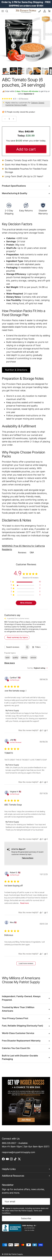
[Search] (8, 11)
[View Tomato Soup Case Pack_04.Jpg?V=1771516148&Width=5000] (29, 71)
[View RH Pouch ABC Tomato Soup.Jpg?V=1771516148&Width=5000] (5, 71)
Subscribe (26, 1218)
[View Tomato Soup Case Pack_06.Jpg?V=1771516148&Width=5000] (44, 71)
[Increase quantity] (14, 118)
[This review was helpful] (41, 730)
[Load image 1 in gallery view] (26, 40)
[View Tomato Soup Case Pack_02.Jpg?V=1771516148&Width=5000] (13, 71)
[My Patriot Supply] (26, 11)
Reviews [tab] (22, 552)
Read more (24, 903)
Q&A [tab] (32, 552)
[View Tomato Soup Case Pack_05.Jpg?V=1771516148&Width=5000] (37, 71)
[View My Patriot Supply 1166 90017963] (19, 1230)
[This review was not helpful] (45, 730)
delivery (24, 657)
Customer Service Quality (16, 105)
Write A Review (26, 603)
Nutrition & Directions (16, 370)
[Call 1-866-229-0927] (39, 11)
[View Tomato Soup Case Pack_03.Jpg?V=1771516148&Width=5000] (21, 71)
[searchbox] (14, 647)
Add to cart (26, 149)
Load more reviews (26, 963)
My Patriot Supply (16, 1254)
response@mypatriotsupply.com (18, 1152)
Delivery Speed (37, 103)
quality (15, 657)
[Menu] (2, 11)
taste (7, 657)
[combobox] (37, 668)
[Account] (44, 11)
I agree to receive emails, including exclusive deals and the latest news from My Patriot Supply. (25, 1210)
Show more (9, 663)
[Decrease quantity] (4, 118)
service (33, 657)
